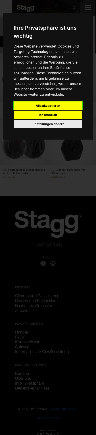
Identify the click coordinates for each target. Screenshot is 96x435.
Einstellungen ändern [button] (48, 124)
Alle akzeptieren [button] (48, 105)
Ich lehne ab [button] (48, 115)
